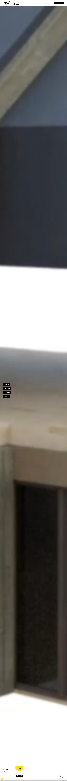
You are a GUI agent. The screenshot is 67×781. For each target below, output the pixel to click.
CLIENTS (7, 392)
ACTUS (7, 396)
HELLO (7, 384)
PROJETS (7, 388)
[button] (37, 3)
